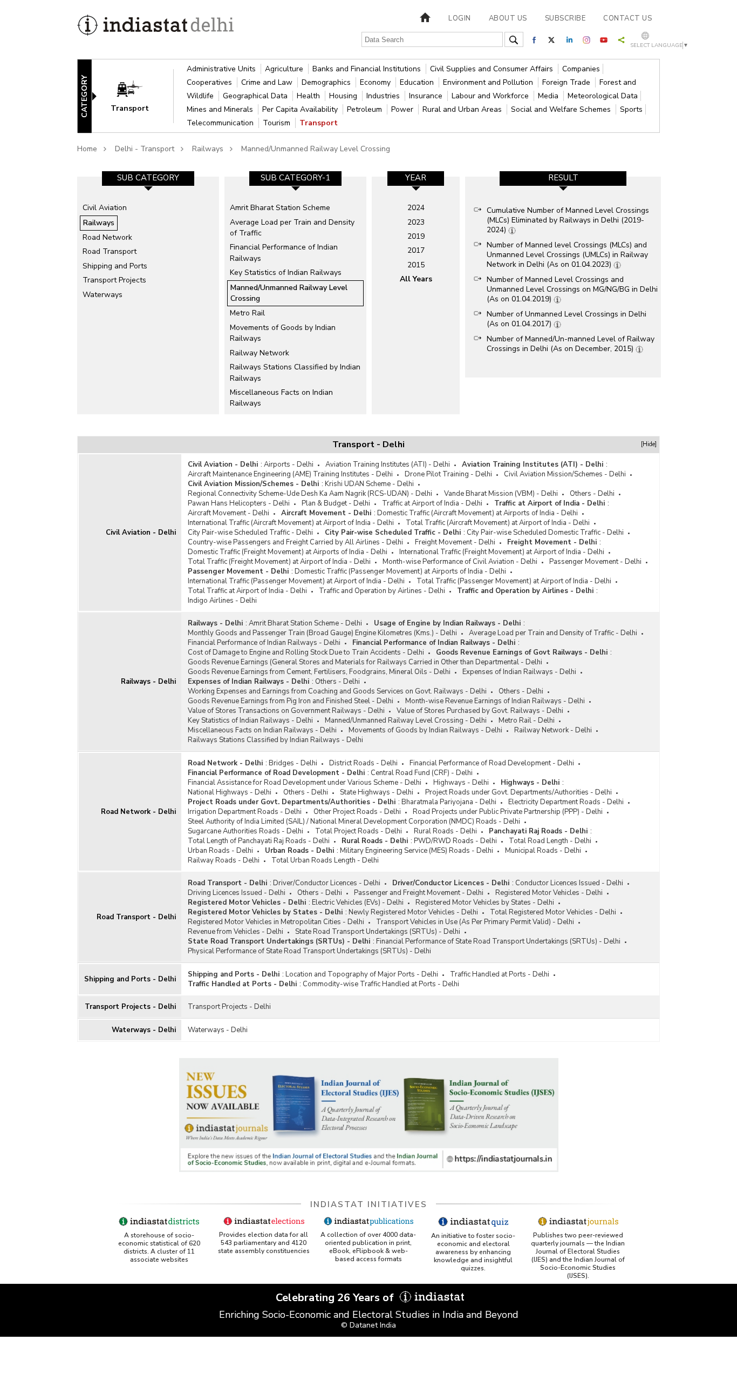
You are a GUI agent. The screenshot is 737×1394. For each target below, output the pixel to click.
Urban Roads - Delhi (220, 851)
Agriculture (285, 69)
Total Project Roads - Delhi (358, 831)
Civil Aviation (105, 208)
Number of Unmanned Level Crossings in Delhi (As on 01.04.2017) (566, 319)
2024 (416, 208)
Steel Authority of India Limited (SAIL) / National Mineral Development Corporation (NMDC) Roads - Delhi (354, 821)
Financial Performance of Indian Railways (284, 252)
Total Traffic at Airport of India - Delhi (247, 591)
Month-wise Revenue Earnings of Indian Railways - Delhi (495, 701)
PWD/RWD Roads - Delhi (455, 841)
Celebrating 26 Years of (336, 1297)
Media (549, 96)
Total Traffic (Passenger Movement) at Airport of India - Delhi (514, 581)
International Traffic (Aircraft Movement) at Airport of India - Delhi (291, 523)
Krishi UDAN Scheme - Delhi (369, 484)
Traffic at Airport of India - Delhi (432, 503)
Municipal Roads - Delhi (543, 851)
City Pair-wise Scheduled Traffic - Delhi (250, 532)
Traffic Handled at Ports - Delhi (499, 974)
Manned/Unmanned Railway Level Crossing (315, 149)
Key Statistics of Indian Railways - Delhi (250, 720)
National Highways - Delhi (229, 792)
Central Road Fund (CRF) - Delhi (422, 773)
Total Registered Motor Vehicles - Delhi (553, 912)
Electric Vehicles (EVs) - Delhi (358, 902)
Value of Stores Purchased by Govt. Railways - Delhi (480, 711)
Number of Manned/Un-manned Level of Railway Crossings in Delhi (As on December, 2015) (570, 344)
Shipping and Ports (115, 266)
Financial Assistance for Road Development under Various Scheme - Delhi (304, 782)
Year (415, 177)
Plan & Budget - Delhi (336, 503)
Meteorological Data (603, 96)
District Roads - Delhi (363, 763)
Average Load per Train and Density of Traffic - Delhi (553, 633)
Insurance (427, 96)
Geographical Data (256, 96)
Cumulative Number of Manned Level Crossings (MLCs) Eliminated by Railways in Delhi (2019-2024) (568, 220)
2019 (416, 236)
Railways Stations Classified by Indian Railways (295, 372)
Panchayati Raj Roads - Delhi (538, 831)
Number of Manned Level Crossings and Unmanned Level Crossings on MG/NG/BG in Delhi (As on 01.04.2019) (572, 289)
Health (309, 96)
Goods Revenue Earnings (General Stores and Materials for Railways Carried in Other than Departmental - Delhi (365, 662)
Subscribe (565, 18)
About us (508, 18)
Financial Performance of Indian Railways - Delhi (264, 643)
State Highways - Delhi (376, 792)
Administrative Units (222, 69)
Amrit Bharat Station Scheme (280, 208)
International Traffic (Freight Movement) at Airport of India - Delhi (501, 552)
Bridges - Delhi (293, 763)
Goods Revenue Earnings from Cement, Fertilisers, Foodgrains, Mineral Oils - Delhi (319, 672)
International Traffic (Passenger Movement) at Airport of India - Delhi (296, 581)
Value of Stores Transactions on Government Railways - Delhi (286, 711)
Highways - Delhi (461, 782)
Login (459, 18)
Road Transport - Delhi (136, 917)
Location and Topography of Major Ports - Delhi (361, 974)
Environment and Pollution (489, 82)
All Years (416, 279)
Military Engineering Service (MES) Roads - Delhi (416, 851)
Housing (344, 96)
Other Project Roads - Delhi (357, 812)
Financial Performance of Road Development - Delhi (492, 763)
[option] (148, 295)
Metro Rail (247, 313)
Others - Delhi (592, 494)
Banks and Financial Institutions (367, 69)
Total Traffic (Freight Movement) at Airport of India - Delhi (279, 562)
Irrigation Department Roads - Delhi (245, 812)
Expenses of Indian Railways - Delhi (519, 672)
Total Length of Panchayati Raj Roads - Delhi (259, 841)
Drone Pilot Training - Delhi (448, 474)
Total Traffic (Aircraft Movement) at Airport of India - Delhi (498, 523)
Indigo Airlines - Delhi (222, 600)
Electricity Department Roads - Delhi (566, 802)
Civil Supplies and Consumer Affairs (492, 69)
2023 (416, 222)
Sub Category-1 (295, 177)
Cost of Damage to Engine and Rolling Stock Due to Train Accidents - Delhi (306, 652)
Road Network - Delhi (138, 812)
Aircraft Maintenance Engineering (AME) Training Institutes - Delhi (290, 474)
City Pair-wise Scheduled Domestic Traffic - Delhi (545, 532)
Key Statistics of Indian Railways (286, 272)
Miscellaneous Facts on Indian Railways (281, 397)
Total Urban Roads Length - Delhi (325, 860)
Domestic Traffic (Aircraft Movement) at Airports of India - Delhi (477, 513)
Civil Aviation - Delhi (141, 532)
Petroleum (365, 109)
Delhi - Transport (144, 149)
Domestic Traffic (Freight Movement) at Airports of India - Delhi (287, 552)
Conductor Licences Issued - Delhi (569, 883)
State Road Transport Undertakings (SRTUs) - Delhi (377, 932)
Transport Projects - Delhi (130, 1007)
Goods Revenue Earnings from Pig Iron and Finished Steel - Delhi (290, 701)
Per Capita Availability (301, 109)
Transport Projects (114, 280)
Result (563, 177)
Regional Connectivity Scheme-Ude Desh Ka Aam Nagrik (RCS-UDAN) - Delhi (310, 494)
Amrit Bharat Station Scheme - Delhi (305, 623)
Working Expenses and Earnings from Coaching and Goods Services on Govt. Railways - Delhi (337, 691)
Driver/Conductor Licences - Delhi (326, 883)
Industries (384, 96)
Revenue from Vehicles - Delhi (235, 932)
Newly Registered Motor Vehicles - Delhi (413, 912)
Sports (631, 109)
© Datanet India (368, 1325)
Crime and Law (268, 82)
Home (87, 149)
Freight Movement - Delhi (455, 542)
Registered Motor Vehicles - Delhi (549, 893)
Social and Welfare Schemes (562, 109)
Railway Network (259, 353)
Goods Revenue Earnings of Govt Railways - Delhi (522, 652)
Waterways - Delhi (144, 1030)
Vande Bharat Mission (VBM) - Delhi (501, 494)
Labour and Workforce (491, 96)
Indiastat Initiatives (368, 1204)
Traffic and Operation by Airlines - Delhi (382, 591)
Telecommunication (221, 123)
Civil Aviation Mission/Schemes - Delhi (565, 474)
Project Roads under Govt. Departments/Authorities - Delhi (518, 792)
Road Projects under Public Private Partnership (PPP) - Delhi (508, 812)
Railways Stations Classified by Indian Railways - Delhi (275, 740)
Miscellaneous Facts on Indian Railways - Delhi (262, 730)
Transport (318, 123)
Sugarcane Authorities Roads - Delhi (245, 831)
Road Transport (110, 251)
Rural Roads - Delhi (445, 831)
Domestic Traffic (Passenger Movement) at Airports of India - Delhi (400, 571)
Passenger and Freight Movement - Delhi (418, 893)
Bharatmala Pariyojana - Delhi (448, 802)
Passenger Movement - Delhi (595, 562)
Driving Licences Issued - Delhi (236, 893)
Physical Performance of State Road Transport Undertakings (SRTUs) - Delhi (309, 951)
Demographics (327, 82)
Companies (581, 69)
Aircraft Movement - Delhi (228, 513)
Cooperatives (210, 82)
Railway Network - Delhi (553, 730)
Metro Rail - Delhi (527, 720)
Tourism (277, 123)
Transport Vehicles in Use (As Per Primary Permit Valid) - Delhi (475, 922)
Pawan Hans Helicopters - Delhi (239, 503)
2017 (416, 250)
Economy (376, 82)
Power (403, 109)
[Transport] (137, 95)
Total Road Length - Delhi (550, 841)
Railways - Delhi (148, 681)
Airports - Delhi (288, 464)
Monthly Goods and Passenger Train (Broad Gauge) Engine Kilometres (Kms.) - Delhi (322, 633)
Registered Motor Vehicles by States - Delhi (484, 902)
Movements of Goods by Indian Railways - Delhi (425, 730)
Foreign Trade (567, 82)
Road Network (107, 237)
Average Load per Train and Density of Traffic (292, 227)
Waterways (102, 294)
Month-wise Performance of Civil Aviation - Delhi (460, 562)
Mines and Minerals (221, 109)
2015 (416, 265)
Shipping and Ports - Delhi (130, 979)
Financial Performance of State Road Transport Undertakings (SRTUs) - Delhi (498, 941)
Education (418, 82)
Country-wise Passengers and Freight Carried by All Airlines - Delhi (295, 542)
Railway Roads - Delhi (224, 860)
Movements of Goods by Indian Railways (283, 333)
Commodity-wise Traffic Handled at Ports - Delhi (381, 984)
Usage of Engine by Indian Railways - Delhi (447, 623)
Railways (207, 149)
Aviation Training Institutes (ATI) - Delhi (387, 464)
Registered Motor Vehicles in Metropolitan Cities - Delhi (276, 922)
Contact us (627, 18)
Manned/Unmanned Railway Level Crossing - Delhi (406, 720)
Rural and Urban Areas (463, 109)
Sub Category (148, 177)
